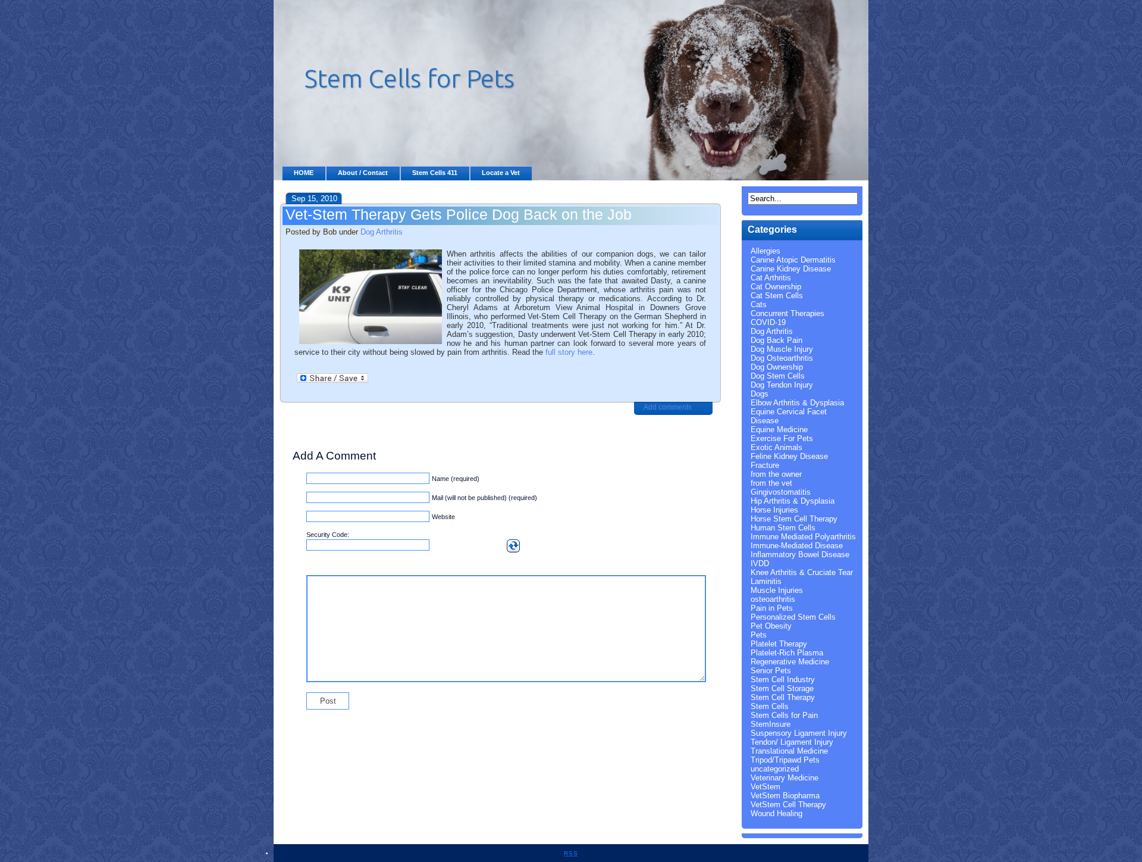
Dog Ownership (777, 367)
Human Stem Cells (783, 527)
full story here (568, 352)
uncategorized (775, 768)
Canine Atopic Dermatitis (793, 259)
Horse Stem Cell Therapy (794, 518)
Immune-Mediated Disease (797, 545)
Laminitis (766, 581)
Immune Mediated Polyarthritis (803, 536)
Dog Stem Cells (778, 375)
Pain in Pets (772, 608)
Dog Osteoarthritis (782, 358)
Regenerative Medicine (790, 661)
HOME (303, 172)
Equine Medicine (779, 429)
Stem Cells (770, 706)
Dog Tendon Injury (782, 384)
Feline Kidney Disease (789, 456)
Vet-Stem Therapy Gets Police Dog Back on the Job (459, 214)
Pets (759, 634)
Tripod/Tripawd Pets (785, 759)
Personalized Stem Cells (793, 617)
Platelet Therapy (779, 643)
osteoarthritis (773, 599)
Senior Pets (771, 670)
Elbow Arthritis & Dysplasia (797, 402)
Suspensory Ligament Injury (799, 733)
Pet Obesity (771, 625)
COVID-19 (768, 322)
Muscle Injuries (777, 590)
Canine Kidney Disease (791, 268)
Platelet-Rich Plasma (787, 652)
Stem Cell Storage (782, 688)
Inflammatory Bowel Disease (800, 554)
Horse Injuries (774, 509)
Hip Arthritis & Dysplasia (792, 500)
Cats (759, 304)
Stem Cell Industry (783, 679)
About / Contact (363, 172)
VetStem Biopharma (785, 795)
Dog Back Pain (776, 340)
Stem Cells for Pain (784, 715)
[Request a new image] (513, 545)
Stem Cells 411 (434, 172)
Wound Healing (776, 813)
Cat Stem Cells (777, 295)
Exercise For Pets (782, 438)
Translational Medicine (789, 751)
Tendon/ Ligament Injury (792, 742)
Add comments (668, 407)
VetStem (765, 786)
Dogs (759, 393)
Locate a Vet (501, 172)
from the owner (776, 474)
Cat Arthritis (771, 277)
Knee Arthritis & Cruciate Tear (802, 572)
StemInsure (770, 724)
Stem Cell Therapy (783, 697)
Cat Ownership (776, 286)
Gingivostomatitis (781, 492)
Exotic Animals (776, 447)
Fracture (765, 465)
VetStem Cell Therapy (788, 804)
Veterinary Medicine (784, 777)
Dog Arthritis (381, 231)
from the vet (771, 483)
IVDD (760, 563)
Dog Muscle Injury (782, 349)
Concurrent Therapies (787, 313)
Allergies (765, 250)
